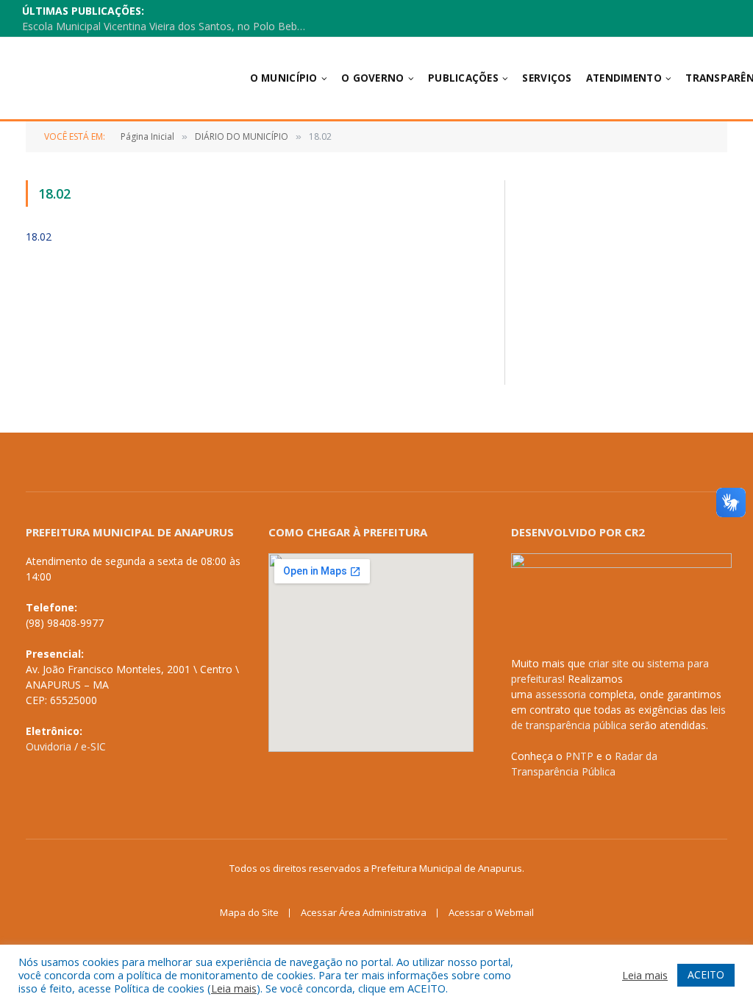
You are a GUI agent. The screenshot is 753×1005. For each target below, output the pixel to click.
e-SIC (93, 746)
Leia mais (234, 988)
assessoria (560, 694)
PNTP (579, 756)
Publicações (463, 78)
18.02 (38, 237)
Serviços (546, 78)
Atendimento (624, 78)
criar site (608, 663)
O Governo (372, 78)
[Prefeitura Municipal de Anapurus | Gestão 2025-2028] (117, 78)
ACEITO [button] (706, 974)
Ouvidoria (48, 746)
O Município (284, 78)
